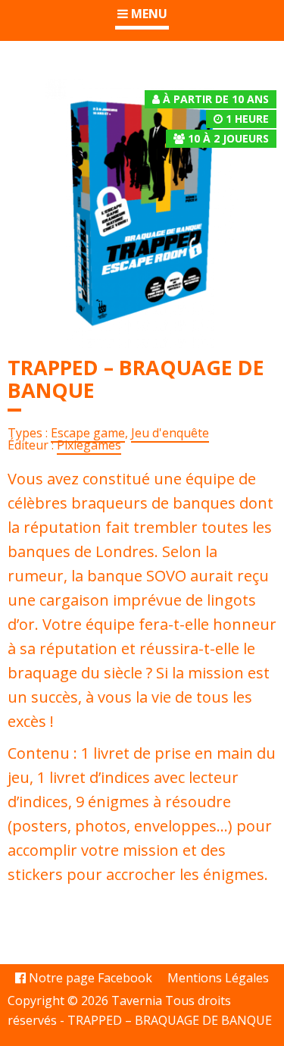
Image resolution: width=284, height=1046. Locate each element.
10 (194, 138)
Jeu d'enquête (170, 432)
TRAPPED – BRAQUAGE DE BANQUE (169, 1020)
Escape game (88, 432)
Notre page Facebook (89, 977)
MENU (147, 13)
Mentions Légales (218, 977)
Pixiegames (89, 445)
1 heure (247, 118)
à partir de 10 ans (216, 99)
